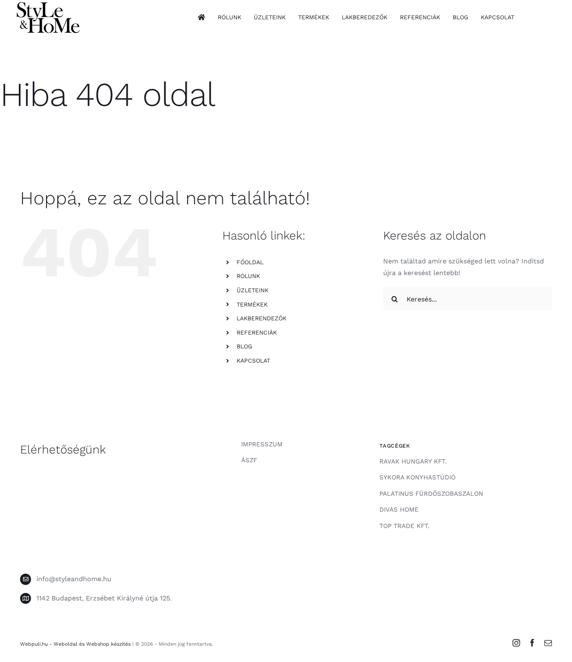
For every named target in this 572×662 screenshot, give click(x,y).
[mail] (548, 643)
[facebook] (532, 643)
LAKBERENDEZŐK (261, 318)
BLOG (244, 346)
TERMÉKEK (252, 304)
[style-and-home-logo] (48, 5)
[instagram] (516, 643)
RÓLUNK (248, 276)
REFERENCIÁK (257, 332)
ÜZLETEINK (252, 290)
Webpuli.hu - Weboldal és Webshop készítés (75, 644)
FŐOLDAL (250, 262)
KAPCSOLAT (253, 360)
